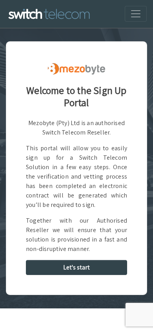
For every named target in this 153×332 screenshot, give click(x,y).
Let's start (76, 267)
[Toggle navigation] (136, 14)
